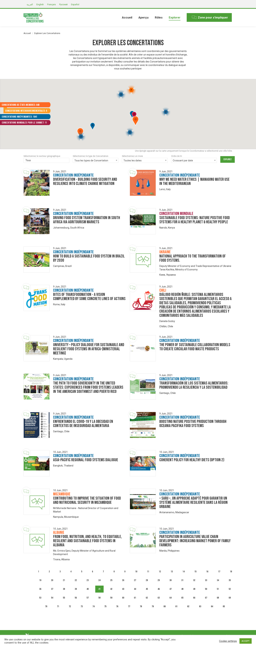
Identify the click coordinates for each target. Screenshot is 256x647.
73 (82, 606)
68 (218, 597)
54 (52, 597)
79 (153, 606)
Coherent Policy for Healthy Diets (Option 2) (191, 459)
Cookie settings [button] (228, 641)
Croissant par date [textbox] (183, 160)
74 (93, 606)
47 (170, 589)
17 (219, 571)
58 (99, 597)
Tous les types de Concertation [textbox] (91, 160)
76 (117, 606)
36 (40, 589)
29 (159, 580)
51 (218, 589)
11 (148, 571)
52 (230, 589)
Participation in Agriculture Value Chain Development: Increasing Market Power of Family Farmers (195, 541)
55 (64, 597)
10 (136, 571)
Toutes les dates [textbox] (132, 160)
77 (129, 606)
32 (194, 580)
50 (206, 589)
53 (40, 597)
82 (188, 606)
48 (182, 589)
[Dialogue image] (37, 183)
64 (170, 597)
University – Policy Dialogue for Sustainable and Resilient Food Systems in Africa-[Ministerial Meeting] (88, 349)
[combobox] (46, 160)
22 (76, 580)
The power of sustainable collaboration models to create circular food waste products (194, 346)
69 (230, 597)
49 (194, 589)
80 (165, 606)
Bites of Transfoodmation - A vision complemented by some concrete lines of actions (89, 296)
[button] (135, 121)
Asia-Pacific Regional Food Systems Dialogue (85, 459)
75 (105, 606)
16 (207, 571)
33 (206, 580)
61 (135, 597)
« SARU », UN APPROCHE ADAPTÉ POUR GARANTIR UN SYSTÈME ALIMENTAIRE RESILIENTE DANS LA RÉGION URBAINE (193, 502)
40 (88, 589)
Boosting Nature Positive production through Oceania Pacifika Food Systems (192, 423)
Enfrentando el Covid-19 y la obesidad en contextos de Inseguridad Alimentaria (83, 423)
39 (76, 589)
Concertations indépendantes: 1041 (19, 116)
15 (195, 571)
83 (200, 606)
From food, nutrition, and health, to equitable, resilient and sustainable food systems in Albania (87, 541)
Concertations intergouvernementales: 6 (26, 111)
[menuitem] (127, 17)
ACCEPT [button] (246, 641)
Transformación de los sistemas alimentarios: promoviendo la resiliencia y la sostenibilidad (193, 385)
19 (40, 580)
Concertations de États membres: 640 (20, 105)
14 (184, 571)
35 (230, 580)
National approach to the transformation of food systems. (192, 258)
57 (88, 597)
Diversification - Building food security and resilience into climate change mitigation (85, 181)
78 (141, 606)
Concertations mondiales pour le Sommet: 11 (24, 122)
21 (64, 580)
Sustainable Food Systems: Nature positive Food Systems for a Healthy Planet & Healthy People (194, 220)
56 (76, 597)
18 (231, 571)
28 (147, 580)
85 (224, 606)
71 (58, 606)
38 (64, 589)
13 (172, 571)
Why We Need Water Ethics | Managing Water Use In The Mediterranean (194, 181)
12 (160, 571)
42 (111, 589)
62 (147, 597)
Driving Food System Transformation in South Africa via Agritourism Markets (86, 220)
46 (159, 589)
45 (147, 589)
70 (46, 606)
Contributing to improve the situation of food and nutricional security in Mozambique (87, 500)
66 (194, 597)
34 (218, 580)
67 (206, 597)
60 (123, 597)
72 (70, 606)
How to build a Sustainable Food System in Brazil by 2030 (89, 258)
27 (135, 580)
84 (212, 606)
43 (123, 589)
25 (111, 580)
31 (182, 580)
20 (52, 580)
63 (159, 597)
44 (135, 589)
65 (182, 597)
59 (111, 597)
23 (88, 580)
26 (123, 580)
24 (99, 580)
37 (52, 589)
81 (176, 606)
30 (170, 580)
